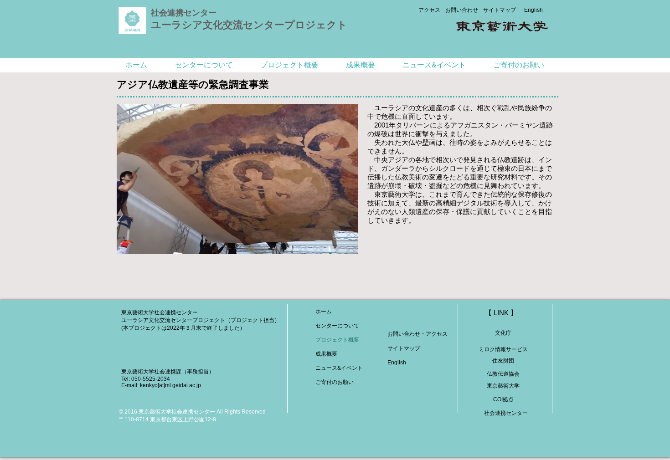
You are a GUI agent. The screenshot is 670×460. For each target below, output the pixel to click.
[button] (204, 65)
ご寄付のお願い (334, 382)
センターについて (337, 325)
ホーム (323, 311)
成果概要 (326, 354)
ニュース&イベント (339, 368)
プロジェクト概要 (337, 340)
